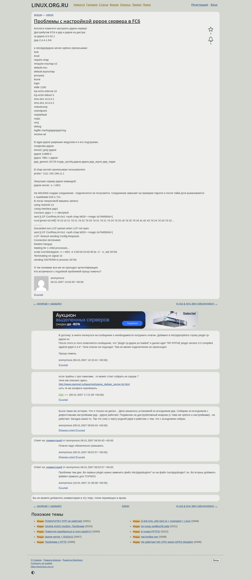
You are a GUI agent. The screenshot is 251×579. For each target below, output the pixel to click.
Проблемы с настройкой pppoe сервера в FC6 (87, 21)
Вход (214, 4)
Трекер (136, 4)
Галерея (91, 4)
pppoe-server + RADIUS (59, 536)
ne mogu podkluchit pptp (155, 526)
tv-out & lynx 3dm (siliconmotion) (195, 303)
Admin (49, 15)
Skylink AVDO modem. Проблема (64, 526)
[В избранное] (210, 29)
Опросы (125, 4)
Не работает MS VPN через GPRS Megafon (167, 542)
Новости (79, 4)
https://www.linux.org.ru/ (42, 566)
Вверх (216, 560)
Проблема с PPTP (56, 542)
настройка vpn (149, 536)
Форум (114, 4)
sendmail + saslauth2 (49, 303)
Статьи (103, 4)
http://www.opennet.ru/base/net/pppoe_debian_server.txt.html (94, 384)
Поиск (147, 4)
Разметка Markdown (73, 560)
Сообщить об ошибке (41, 563)
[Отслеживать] (210, 39)
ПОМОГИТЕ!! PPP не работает (63, 521)
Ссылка (38, 294)
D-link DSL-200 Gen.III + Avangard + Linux (166, 521)
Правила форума (52, 560)
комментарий (54, 440)
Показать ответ (67, 430)
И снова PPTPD (150, 531)
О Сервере (36, 560)
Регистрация (199, 4)
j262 (61, 394)
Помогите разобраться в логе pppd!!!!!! (68, 531)
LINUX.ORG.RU (49, 5)
